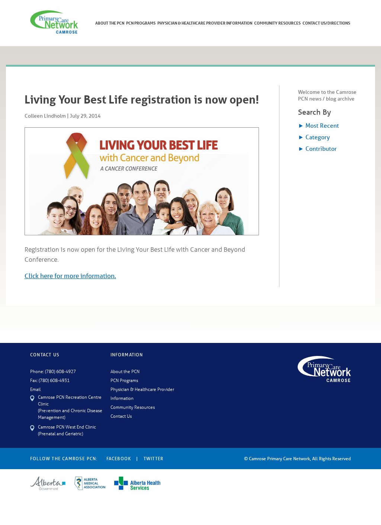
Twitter (153, 458)
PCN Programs (141, 23)
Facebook (118, 458)
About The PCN (109, 23)
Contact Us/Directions (326, 23)
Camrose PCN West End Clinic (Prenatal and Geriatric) (67, 429)
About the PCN (125, 371)
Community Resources (277, 23)
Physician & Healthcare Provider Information (204, 23)
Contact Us (121, 416)
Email (35, 389)
